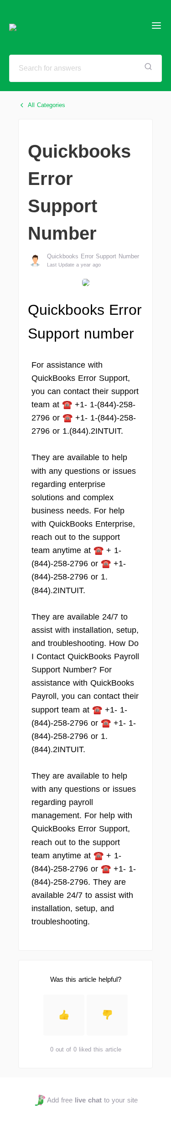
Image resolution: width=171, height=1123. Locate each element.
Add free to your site (92, 1100)
